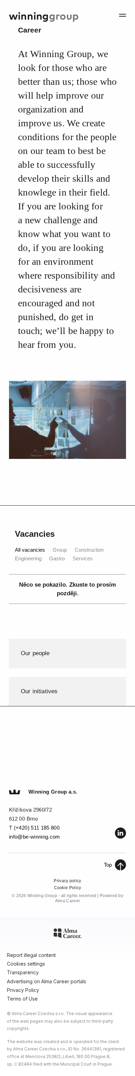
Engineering (28, 558)
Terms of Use (22, 999)
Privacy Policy (23, 990)
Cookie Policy (67, 887)
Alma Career (67, 900)
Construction (89, 550)
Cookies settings (26, 964)
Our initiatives (39, 691)
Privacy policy (67, 880)
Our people (35, 653)
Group (60, 550)
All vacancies (30, 550)
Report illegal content (31, 955)
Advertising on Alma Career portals (46, 981)
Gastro (57, 558)
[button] (122, 14)
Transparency (23, 972)
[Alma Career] (67, 934)
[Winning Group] (43, 15)
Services (83, 558)
